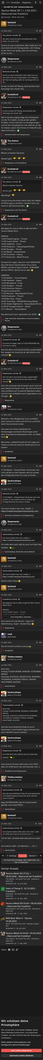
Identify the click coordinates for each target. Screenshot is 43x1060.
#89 (40, 415)
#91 (40, 489)
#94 (40, 595)
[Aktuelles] (35, 2)
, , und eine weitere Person (22, 319)
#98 (40, 746)
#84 (40, 149)
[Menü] (3, 2)
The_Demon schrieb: (10, 35)
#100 (40, 824)
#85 (40, 177)
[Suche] (40, 2)
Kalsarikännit (10, 909)
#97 (40, 701)
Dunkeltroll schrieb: (10, 340)
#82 (40, 67)
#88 (40, 369)
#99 (40, 785)
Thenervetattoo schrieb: (12, 705)
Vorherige (12, 856)
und (17, 134)
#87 (40, 335)
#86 (40, 224)
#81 (40, 31)
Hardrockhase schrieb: (11, 534)
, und (19, 515)
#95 (40, 642)
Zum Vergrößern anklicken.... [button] (22, 617)
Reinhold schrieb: (9, 71)
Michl (8, 924)
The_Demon (10, 879)
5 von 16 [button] (22, 856)
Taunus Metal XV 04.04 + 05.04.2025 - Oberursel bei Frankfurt (23, 935)
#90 (40, 466)
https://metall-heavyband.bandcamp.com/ (19, 511)
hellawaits (9, 894)
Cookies (28, 1030)
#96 (40, 665)
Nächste (32, 856)
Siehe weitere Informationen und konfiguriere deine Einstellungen (16, 1043)
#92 (40, 530)
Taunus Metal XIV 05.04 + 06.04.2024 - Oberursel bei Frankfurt (24, 905)
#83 (40, 103)
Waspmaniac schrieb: (11, 107)
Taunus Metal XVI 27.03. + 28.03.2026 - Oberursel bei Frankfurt (24, 875)
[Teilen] (36, 30)
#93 (40, 566)
